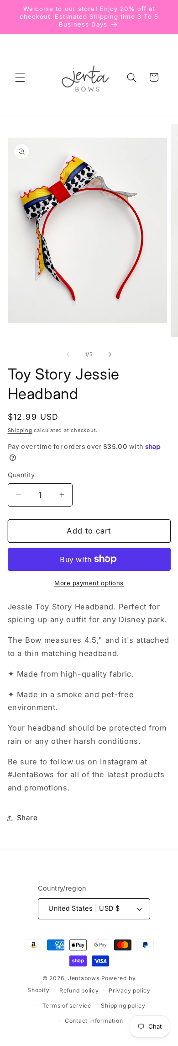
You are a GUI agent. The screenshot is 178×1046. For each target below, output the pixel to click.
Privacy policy (130, 990)
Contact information (94, 1020)
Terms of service (66, 1005)
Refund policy (79, 990)
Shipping (20, 430)
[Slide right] (110, 354)
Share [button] (27, 817)
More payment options (89, 583)
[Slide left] (68, 354)
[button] (20, 77)
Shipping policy (123, 1005)
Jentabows (83, 978)
